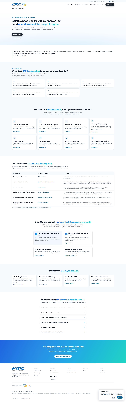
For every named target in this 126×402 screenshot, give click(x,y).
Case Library (53, 379)
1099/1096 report (27, 207)
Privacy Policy (106, 394)
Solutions (85, 4)
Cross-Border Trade (54, 373)
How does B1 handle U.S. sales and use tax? (50, 312)
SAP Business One (38, 370)
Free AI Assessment (71, 373)
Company (100, 4)
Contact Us (102, 373)
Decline (113, 397)
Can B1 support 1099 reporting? (48, 327)
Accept (119, 397)
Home (13, 8)
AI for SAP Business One (72, 370)
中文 (113, 1)
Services (92, 4)
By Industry (52, 370)
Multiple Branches (34, 207)
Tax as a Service (21, 207)
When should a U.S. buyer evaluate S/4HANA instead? (53, 332)
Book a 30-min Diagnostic (63, 356)
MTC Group (20, 391)
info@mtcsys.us (92, 1)
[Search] (106, 1)
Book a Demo (17, 34)
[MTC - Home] (16, 4)
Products (70, 4)
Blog (84, 370)
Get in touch (110, 4)
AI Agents (78, 4)
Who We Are (102, 370)
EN (109, 1)
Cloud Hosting (37, 373)
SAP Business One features (22, 55)
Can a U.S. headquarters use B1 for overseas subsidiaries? (54, 317)
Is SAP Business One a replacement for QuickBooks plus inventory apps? (57, 307)
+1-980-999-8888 (101, 1)
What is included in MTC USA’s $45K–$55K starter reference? (54, 322)
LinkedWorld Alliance (28, 391)
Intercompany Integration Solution (45, 207)
